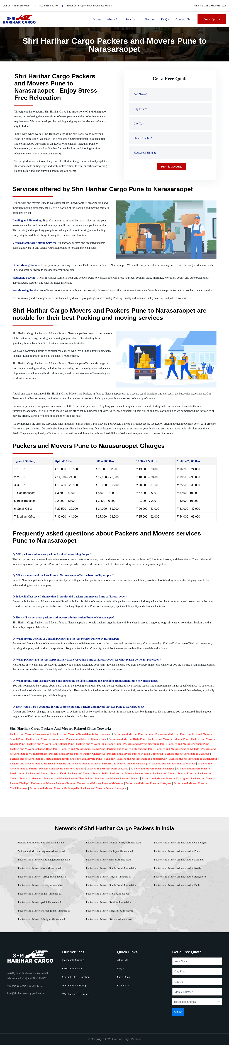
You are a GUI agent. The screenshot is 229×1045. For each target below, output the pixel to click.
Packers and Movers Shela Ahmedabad (107, 893)
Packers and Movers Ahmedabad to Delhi (176, 885)
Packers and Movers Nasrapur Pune (144, 743)
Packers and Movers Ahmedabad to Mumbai (178, 859)
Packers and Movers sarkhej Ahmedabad (40, 885)
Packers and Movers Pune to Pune (133, 734)
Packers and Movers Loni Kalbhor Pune (50, 743)
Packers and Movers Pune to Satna (130, 773)
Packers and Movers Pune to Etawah (174, 773)
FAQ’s (165, 19)
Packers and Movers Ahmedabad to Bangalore (179, 876)
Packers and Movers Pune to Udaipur (174, 763)
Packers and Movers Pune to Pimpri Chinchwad (77, 753)
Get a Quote (212, 19)
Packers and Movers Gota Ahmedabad (39, 868)
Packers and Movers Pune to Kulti (46, 773)
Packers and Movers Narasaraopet (30, 734)
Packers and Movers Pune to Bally (88, 773)
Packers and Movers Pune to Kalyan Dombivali (135, 753)
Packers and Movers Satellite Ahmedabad (108, 902)
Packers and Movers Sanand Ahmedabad (108, 919)
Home (97, 19)
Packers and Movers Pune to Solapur (93, 758)
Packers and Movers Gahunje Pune (168, 739)
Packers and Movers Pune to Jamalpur (103, 788)
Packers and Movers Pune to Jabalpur (187, 753)
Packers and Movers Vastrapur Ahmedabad (41, 876)
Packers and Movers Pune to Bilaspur (152, 768)
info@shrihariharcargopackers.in (95, 5)
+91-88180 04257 (21, 5)
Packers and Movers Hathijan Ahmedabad (109, 851)
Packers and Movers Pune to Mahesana (100, 783)
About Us (113, 19)
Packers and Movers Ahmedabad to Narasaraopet (82, 734)
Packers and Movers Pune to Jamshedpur (193, 758)
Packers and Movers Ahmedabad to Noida (177, 868)
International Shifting (74, 985)
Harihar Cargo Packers (126, 1039)
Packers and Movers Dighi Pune (127, 739)
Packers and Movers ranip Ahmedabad (39, 893)
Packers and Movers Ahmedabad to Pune (176, 851)
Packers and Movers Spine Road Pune (83, 748)
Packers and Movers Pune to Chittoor (53, 783)
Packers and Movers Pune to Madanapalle (54, 788)
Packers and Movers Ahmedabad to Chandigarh (180, 842)
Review (150, 19)
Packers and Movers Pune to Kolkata (177, 748)
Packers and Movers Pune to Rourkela (32, 763)
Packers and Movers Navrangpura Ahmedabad (43, 910)
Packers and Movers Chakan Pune (86, 739)
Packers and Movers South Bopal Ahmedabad (111, 868)
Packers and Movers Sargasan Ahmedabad (41, 851)
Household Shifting (73, 959)
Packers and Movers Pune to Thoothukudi (68, 778)
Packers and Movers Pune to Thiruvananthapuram (39, 758)
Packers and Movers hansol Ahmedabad (108, 859)
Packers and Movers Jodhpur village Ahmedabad (113, 842)
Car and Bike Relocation (76, 976)
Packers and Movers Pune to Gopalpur (62, 768)
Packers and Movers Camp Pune (45, 739)
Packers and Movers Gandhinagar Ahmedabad (43, 859)
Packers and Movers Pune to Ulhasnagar (126, 763)
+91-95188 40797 (48, 5)
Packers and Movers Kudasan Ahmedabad (41, 842)
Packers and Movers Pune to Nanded (78, 763)
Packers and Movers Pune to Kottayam (148, 783)
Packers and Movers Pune (170, 734)
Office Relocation (72, 968)
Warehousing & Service (75, 994)
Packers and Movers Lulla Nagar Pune (98, 743)
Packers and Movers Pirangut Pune (188, 743)
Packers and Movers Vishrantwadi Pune (130, 748)
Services (131, 19)
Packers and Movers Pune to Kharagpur (165, 778)
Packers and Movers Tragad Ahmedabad (108, 876)
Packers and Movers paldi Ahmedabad (39, 902)
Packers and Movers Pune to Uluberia (117, 778)
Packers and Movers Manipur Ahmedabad (41, 919)
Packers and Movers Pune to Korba (107, 768)
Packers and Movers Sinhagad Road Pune (34, 748)
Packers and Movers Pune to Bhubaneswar (142, 758)
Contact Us (183, 19)
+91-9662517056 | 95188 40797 (25, 985)
